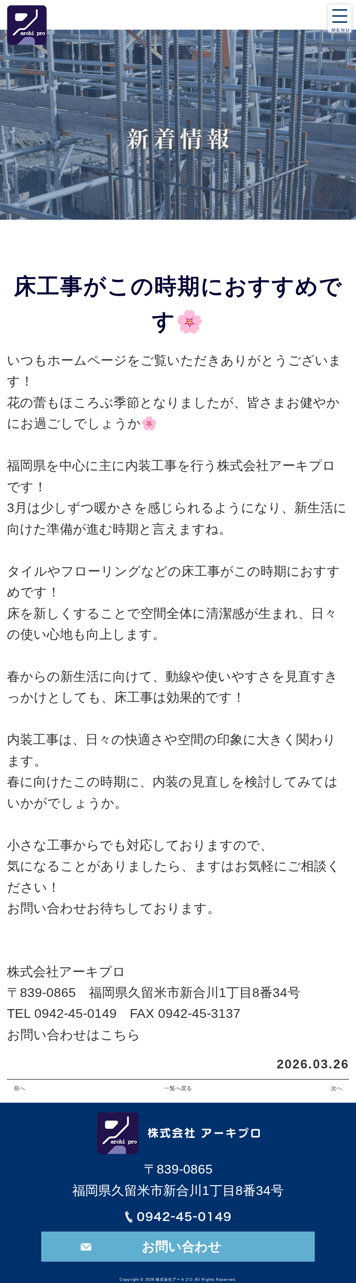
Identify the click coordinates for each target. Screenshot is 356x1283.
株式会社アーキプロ (174, 1279)
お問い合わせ (182, 1246)
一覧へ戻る (178, 1088)
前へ (19, 1088)
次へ (336, 1088)
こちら (120, 1034)
